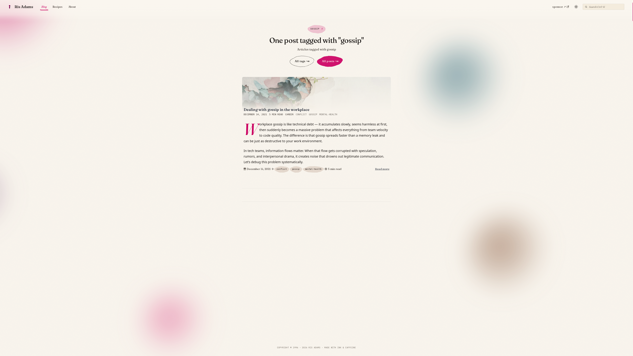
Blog (44, 6)
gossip (313, 114)
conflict (301, 114)
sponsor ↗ (559, 6)
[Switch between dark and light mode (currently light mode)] (576, 7)
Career (289, 114)
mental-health (328, 114)
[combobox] (603, 7)
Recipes (57, 6)
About (72, 6)
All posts (330, 61)
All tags (302, 61)
